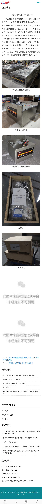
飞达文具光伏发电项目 (10, 442)
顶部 (36, 503)
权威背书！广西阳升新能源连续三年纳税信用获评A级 (20, 438)
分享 (5, 503)
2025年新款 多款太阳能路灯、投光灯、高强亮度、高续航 (21, 446)
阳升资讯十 (6, 387)
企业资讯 (5, 419)
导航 (26, 503)
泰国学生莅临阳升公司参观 (11, 379)
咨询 (15, 503)
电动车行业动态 (7, 415)
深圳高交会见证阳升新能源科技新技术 (21, 363)
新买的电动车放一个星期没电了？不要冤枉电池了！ (19, 375)
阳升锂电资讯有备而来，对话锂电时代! (15, 383)
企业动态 (5, 411)
